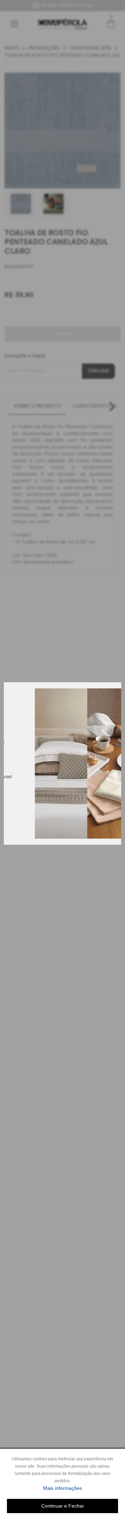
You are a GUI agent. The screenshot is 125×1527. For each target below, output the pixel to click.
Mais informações (80, 1488)
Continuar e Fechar (62, 1506)
